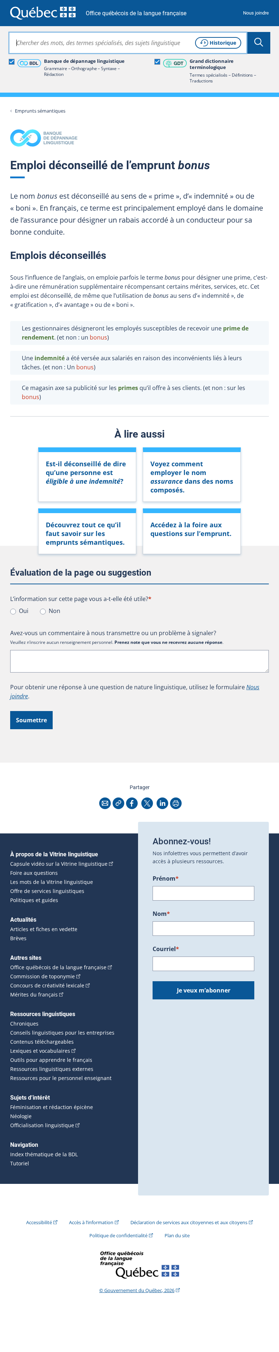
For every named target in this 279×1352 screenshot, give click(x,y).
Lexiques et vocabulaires (40, 1051)
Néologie (21, 1116)
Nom (161, 914)
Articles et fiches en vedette (43, 929)
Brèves (18, 938)
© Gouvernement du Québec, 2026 (136, 1290)
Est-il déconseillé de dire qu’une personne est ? (86, 472)
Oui (23, 611)
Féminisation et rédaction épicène (51, 1107)
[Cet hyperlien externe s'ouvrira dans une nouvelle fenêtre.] (43, 13)
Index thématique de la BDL (44, 1154)
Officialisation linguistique (42, 1125)
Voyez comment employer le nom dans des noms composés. (191, 476)
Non (54, 611)
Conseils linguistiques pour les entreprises (62, 1033)
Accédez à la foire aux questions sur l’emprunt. (190, 529)
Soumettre (31, 720)
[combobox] (128, 43)
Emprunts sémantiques (40, 111)
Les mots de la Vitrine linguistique (51, 882)
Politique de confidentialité (118, 1235)
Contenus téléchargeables (42, 1042)
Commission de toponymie (42, 976)
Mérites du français (34, 995)
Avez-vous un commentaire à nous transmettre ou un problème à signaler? (113, 633)
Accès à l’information (91, 1222)
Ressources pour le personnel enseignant (61, 1078)
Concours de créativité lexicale (47, 985)
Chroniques (24, 1024)
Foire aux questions (34, 873)
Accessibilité (39, 1222)
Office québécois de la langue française (136, 13)
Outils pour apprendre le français (51, 1060)
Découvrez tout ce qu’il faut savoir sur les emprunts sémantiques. (85, 533)
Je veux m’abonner (203, 990)
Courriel (166, 949)
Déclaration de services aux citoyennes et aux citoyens (188, 1222)
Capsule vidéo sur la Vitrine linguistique (59, 864)
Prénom (166, 878)
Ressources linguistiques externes (51, 1069)
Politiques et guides (34, 900)
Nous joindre (256, 13)
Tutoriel (19, 1163)
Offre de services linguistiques (47, 891)
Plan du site (177, 1235)
